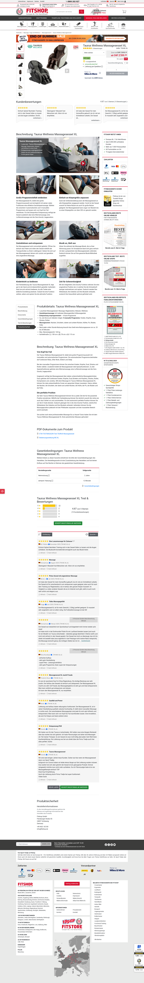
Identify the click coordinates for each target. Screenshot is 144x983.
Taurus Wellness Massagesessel (62, 32)
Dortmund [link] (41, 900)
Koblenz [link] (20, 906)
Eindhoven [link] (43, 930)
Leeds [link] (26, 917)
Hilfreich (42, 553)
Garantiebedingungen (25, 319)
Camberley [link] (39, 917)
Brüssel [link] (27, 937)
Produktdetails (23, 307)
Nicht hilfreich (52, 553)
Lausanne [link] (28, 892)
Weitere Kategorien (118, 18)
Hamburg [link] (21, 904)
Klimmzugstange (99, 931)
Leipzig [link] (29, 906)
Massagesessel (46, 32)
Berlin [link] (31, 898)
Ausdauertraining (25, 18)
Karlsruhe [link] (40, 904)
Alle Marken (97, 939)
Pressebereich (77, 910)
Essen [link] (33, 902)
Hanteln (96, 906)
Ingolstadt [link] (34, 904)
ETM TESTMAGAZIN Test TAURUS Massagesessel (56, 434)
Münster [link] (20, 908)
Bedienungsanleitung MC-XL (49, 438)
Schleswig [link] (29, 910)
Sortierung (46, 534)
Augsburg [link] (26, 898)
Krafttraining (41, 18)
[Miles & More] (117, 869)
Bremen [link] (34, 900)
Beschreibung (22, 311)
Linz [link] (36, 925)
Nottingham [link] (40, 920)
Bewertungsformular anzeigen (68, 523)
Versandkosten (61, 898)
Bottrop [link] (20, 900)
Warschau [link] (21, 952)
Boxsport (97, 909)
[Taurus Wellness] (34, 46)
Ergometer (97, 887)
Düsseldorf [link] (21, 902)
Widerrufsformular (62, 901)
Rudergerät (97, 892)
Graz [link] (19, 925)
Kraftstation (98, 895)
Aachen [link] (20, 898)
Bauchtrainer (98, 926)
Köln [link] (24, 906)
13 (59, 506)
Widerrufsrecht (77, 898)
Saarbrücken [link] (21, 910)
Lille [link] (19, 942)
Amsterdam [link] (21, 930)
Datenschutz (77, 893)
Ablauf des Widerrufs (79, 901)
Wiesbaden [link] (42, 910)
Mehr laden (53, 787)
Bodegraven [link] (29, 930)
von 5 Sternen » (114, 102)
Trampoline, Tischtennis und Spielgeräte (66, 18)
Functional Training (100, 923)
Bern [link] (23, 892)
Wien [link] (45, 925)
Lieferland (103, 1)
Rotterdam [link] (29, 932)
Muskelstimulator (99, 933)
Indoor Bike (97, 904)
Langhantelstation (100, 921)
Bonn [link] (46, 898)
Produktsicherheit (24, 327)
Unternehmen (22, 1)
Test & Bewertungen (25, 323)
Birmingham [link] (32, 917)
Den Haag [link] (36, 930)
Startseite (19, 32)
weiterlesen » (37, 118)
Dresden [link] (46, 900)
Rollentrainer (98, 916)
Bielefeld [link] (36, 898)
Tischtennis (97, 899)
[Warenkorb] (125, 11)
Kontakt (42, 1)
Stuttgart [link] (35, 910)
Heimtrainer (98, 914)
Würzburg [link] (21, 912)
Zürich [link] (34, 892)
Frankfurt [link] (38, 902)
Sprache (112, 1)
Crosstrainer (98, 885)
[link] (106, 166)
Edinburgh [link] (46, 917)
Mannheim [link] (39, 906)
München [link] (46, 906)
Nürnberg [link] (26, 908)
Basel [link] (19, 892)
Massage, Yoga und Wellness (96, 18)
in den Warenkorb (117, 73)
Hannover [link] (27, 904)
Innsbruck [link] (24, 925)
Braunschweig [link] (27, 900)
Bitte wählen (88, 53)
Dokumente (22, 315)
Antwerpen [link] (21, 937)
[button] (20, 47)
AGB (58, 893)
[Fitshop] (33, 11)
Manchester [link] (32, 920)
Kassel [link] (46, 904)
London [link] (26, 920)
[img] (100, 73)
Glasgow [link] (20, 920)
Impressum (30, 1)
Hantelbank (97, 902)
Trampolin (97, 897)
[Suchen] (81, 12)
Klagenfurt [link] (31, 925)
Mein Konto (121, 1)
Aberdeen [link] (21, 917)
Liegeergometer (99, 911)
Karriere (36, 1)
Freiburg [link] (44, 902)
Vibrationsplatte (99, 935)
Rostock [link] (40, 908)
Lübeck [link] (33, 906)
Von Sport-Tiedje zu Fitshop (26, 853)
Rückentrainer (98, 928)
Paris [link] (22, 942)
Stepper (96, 919)
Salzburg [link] (40, 925)
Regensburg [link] (33, 908)
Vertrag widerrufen (72, 884)
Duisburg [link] (27, 902)
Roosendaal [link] (21, 932)
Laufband (97, 890)
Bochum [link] (41, 898)
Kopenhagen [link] (21, 947)
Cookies (59, 896)
